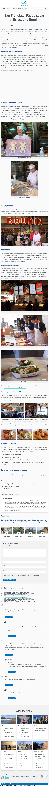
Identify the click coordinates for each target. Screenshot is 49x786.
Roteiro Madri (23, 760)
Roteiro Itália (23, 763)
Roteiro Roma (23, 762)
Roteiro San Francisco (9, 736)
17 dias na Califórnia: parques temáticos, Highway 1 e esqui (17, 588)
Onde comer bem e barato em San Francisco (14, 589)
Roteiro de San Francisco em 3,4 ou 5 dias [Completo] (16, 597)
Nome (4, 560)
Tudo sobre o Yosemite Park (9, 759)
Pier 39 (43, 55)
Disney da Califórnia (8, 767)
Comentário (6, 548)
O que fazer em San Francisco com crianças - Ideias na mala (17, 595)
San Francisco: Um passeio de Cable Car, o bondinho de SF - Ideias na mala (20, 601)
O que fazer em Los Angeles (24, 729)
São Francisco (30, 12)
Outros (15, 8)
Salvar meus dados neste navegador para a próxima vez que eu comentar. (22, 575)
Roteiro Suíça (23, 765)
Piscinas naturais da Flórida (40, 764)
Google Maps (28, 70)
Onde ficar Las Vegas (41, 730)
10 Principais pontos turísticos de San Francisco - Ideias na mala (18, 591)
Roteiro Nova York (40, 754)
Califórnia (9, 8)
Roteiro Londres (23, 756)
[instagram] (34, 776)
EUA (4, 8)
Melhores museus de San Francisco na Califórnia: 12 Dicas (17, 592)
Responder (8, 617)
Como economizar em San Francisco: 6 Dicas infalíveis (16, 594)
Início (17, 12)
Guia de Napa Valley (8, 762)
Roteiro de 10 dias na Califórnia (41, 757)
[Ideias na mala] (24, 3)
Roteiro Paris (23, 754)
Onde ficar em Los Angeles (24, 733)
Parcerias (22, 776)
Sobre (25, 8)
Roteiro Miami (39, 767)
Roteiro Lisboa (23, 758)
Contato (27, 776)
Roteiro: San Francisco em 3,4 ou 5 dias (13, 600)
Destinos (20, 8)
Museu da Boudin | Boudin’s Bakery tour (11, 454)
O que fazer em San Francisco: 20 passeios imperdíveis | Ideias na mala (19, 593)
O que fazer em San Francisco (8, 729)
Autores (18, 776)
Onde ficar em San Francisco (8, 733)
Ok (34, 785)
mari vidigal (35, 25)
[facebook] (36, 776)
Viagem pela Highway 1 (9, 755)
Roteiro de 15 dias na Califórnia (41, 761)
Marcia (6, 676)
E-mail (5, 565)
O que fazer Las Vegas (41, 728)
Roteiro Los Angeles (24, 736)
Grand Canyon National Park (9, 764)
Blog (20, 12)
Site (4, 570)
